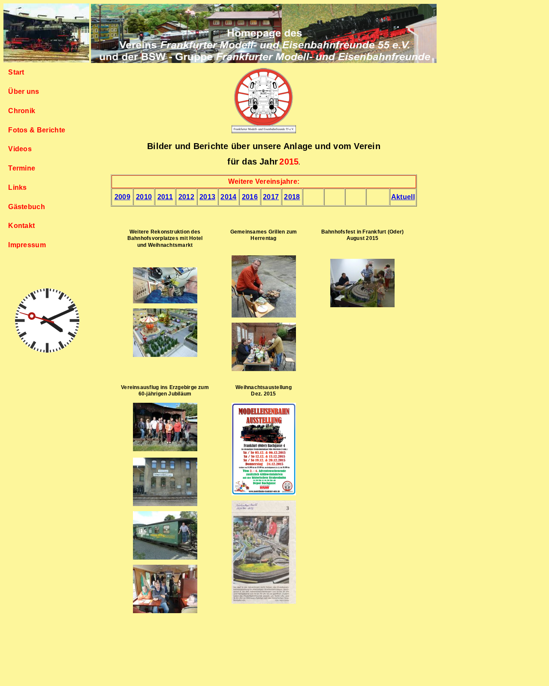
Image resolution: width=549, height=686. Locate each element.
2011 (165, 197)
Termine (21, 168)
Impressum (27, 245)
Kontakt (21, 225)
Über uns (23, 91)
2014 (228, 197)
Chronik (21, 110)
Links (17, 187)
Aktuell (403, 197)
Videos (20, 149)
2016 (250, 197)
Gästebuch (26, 206)
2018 (292, 197)
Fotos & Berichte (36, 130)
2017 (271, 197)
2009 (122, 197)
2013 (207, 197)
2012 (186, 197)
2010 (144, 197)
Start (16, 72)
